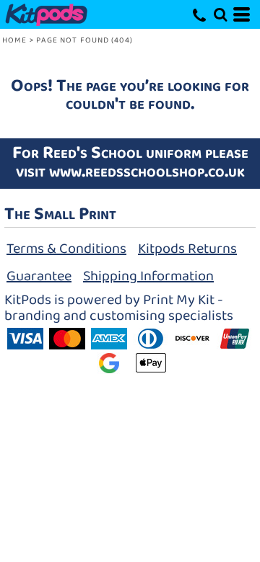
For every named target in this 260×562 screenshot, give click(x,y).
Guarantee (39, 275)
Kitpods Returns (187, 248)
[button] (220, 14)
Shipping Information (148, 275)
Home (14, 40)
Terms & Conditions (66, 248)
